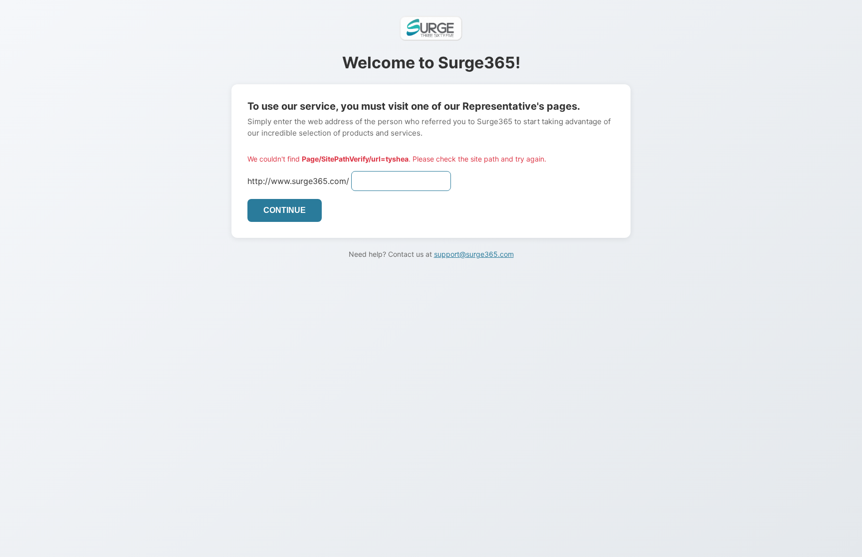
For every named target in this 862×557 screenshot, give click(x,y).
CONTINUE (284, 210)
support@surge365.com (474, 254)
